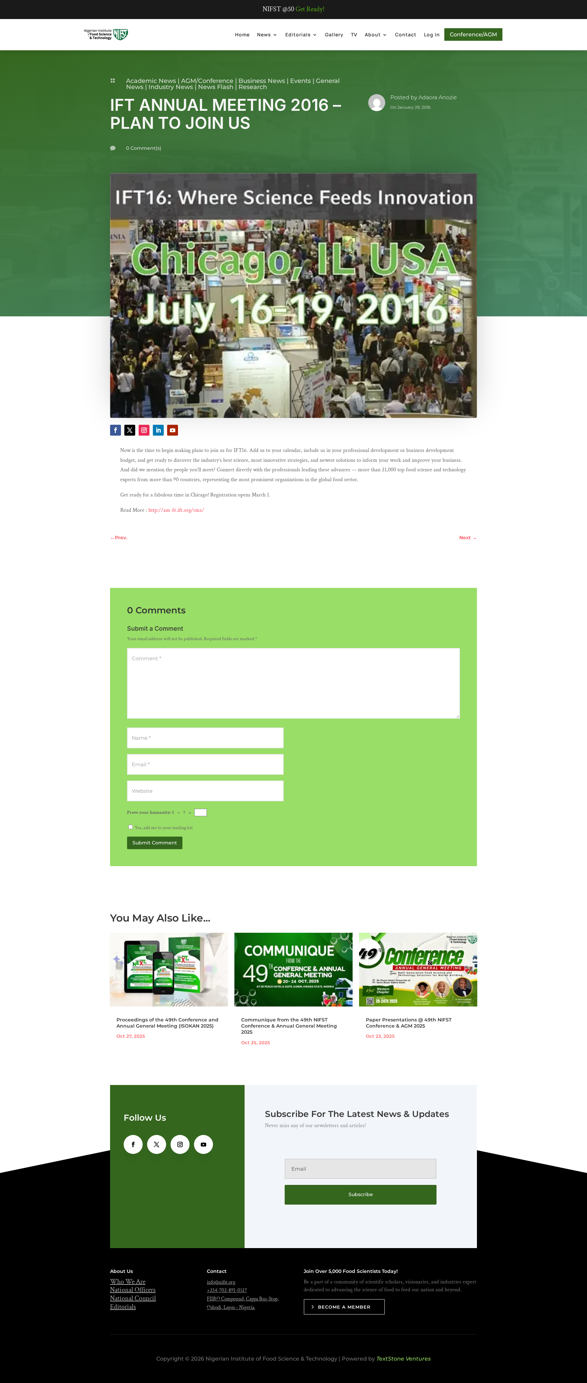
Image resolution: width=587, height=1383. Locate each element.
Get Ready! (310, 9)
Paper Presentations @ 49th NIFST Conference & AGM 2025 (408, 1023)
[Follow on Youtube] (172, 430)
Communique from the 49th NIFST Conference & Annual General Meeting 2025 (289, 1026)
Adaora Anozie (438, 97)
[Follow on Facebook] (115, 430)
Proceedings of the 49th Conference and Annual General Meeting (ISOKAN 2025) (167, 1023)
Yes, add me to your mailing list (163, 828)
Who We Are (127, 1281)
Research (252, 87)
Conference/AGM (473, 34)
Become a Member (344, 1307)
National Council (133, 1298)
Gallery (334, 34)
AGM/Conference (207, 81)
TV (354, 34)
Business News (261, 81)
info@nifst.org (221, 1282)
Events (300, 81)
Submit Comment (154, 843)
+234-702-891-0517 (227, 1290)
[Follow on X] (129, 430)
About (373, 34)
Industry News (170, 87)
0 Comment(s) (143, 148)
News (264, 34)
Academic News (151, 81)
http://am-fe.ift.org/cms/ (175, 510)
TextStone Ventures (403, 1358)
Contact (405, 34)
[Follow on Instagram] (144, 430)
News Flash (215, 87)
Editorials (298, 34)
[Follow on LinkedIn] (158, 430)
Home (242, 34)
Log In (432, 34)
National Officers (133, 1289)
